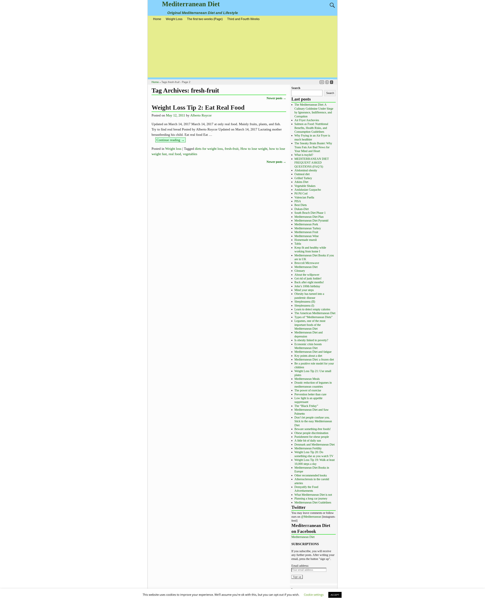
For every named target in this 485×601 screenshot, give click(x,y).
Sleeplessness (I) (304, 305)
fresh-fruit (232, 149)
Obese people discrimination (311, 433)
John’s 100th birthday (307, 286)
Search (295, 88)
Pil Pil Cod (300, 193)
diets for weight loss (209, 149)
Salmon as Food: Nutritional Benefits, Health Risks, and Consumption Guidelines (311, 127)
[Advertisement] (242, 50)
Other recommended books (310, 475)
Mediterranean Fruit (306, 232)
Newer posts (276, 98)
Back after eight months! (309, 282)
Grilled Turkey (303, 178)
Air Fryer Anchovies (306, 120)
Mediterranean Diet (191, 4)
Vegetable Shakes (304, 185)
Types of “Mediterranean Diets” (313, 317)
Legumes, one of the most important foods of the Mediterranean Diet (309, 324)
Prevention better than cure (310, 394)
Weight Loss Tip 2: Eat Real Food (198, 107)
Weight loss (173, 149)
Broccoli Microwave (306, 263)
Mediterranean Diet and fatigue (313, 351)
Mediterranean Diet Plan (309, 216)
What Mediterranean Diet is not (313, 494)
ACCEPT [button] (335, 594)
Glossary (299, 270)
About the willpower (306, 274)
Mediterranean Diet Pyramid (311, 220)
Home (157, 19)
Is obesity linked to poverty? (311, 340)
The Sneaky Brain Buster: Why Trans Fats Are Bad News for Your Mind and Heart (313, 147)
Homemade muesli (305, 239)
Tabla (297, 243)
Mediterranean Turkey (307, 228)
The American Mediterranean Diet (314, 313)
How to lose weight (253, 149)
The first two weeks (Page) (205, 19)
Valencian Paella (304, 197)
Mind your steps (304, 290)
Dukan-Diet (301, 209)
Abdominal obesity (305, 170)
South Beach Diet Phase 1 (310, 212)
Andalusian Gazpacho (307, 189)
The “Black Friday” (306, 405)
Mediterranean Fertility (308, 448)
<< (321, 82)
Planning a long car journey (310, 498)
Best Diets (300, 205)
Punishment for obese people (311, 436)
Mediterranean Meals (307, 378)
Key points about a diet (308, 355)
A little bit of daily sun (307, 440)
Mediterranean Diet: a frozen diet (314, 359)
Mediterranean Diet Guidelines (312, 502)
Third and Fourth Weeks (243, 19)
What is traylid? (303, 154)
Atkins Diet (301, 181)
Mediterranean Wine (306, 236)
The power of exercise (307, 390)
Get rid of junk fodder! (308, 278)
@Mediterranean (311, 516)
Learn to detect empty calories (312, 309)
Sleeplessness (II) (304, 301)
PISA (297, 201)
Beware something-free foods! (312, 429)
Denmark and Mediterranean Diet (314, 444)
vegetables (190, 154)
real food (175, 154)
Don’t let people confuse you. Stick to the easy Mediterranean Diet (313, 421)
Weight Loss (174, 19)
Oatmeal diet (302, 174)
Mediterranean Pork (306, 224)
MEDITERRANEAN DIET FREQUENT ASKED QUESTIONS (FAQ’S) (311, 162)
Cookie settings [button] (314, 594)
